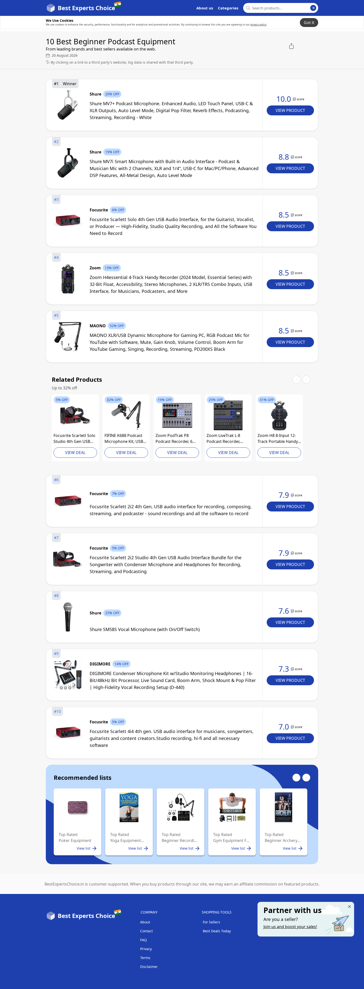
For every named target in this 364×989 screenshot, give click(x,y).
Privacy (146, 948)
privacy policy (258, 24)
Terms (145, 957)
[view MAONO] (68, 337)
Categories (228, 7)
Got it (309, 22)
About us (204, 7)
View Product (290, 110)
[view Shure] (68, 105)
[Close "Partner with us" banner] (349, 906)
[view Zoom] (68, 279)
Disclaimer (149, 966)
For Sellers (211, 922)
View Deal (75, 452)
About (145, 922)
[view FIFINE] (126, 415)
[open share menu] (291, 46)
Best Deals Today (217, 931)
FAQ (143, 940)
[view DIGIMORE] (68, 675)
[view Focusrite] (68, 221)
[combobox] (280, 8)
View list (83, 848)
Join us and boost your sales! (290, 926)
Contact (146, 931)
